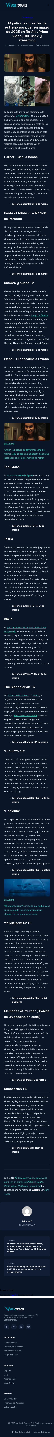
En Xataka (9, 443)
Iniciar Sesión (9, 1383)
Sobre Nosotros (11, 1407)
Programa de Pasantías (14, 1403)
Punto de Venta (10, 1343)
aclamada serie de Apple (20, 475)
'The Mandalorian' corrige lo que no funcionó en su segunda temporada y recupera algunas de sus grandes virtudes (27, 910)
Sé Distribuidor (10, 1399)
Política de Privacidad (21, 1432)
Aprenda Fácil (9, 1379)
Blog (6, 1375)
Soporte (7, 1371)
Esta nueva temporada (25, 715)
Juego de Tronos (39, 315)
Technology (27, 17)
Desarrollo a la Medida (13, 1347)
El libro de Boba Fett (18, 695)
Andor (36, 695)
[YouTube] (28, 1326)
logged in (14, 1295)
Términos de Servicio (41, 1432)
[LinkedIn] (21, 1326)
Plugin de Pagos (11, 1355)
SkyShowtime (23, 116)
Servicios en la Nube (12, 1351)
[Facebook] (6, 1326)
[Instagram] (14, 1326)
